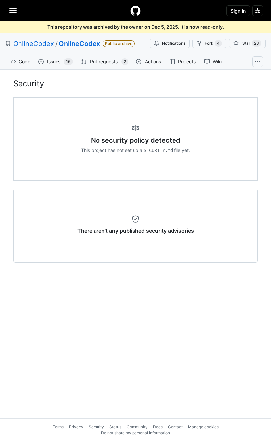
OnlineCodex (33, 44)
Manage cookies (203, 426)
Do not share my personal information (135, 432)
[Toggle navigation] (13, 10)
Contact (175, 426)
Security (96, 426)
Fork (212, 43)
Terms (58, 426)
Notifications (173, 43)
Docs (158, 426)
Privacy (76, 426)
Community (137, 426)
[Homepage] (135, 10)
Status (115, 426)
